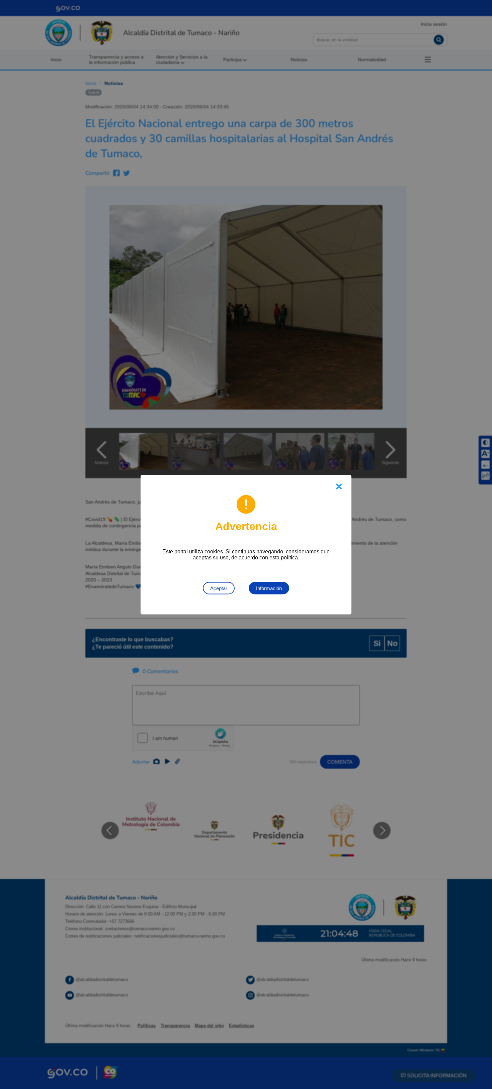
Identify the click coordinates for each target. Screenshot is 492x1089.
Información (269, 588)
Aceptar (218, 588)
